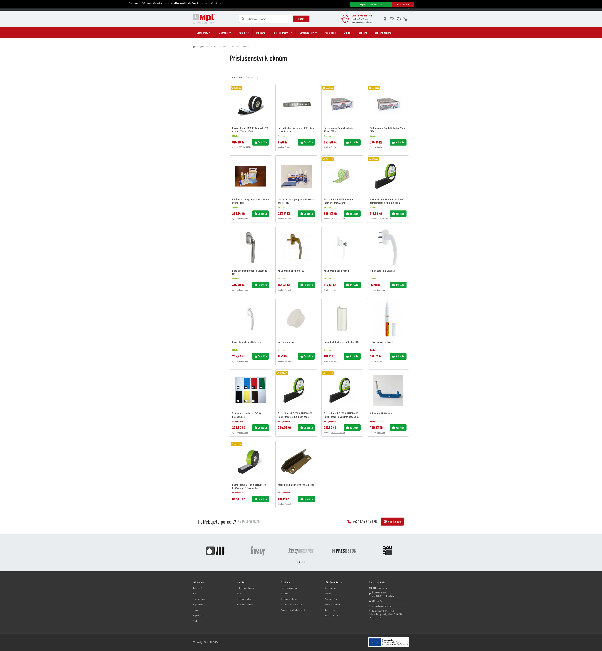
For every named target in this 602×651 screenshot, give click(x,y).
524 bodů (375, 87)
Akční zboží (197, 588)
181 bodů (375, 159)
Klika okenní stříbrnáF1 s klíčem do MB (249, 272)
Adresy (239, 593)
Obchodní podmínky (289, 599)
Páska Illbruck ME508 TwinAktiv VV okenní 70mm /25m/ (250, 129)
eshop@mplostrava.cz (381, 606)
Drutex (287, 147)
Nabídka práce (331, 609)
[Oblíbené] (392, 18)
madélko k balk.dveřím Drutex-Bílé (341, 342)
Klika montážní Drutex (381, 413)
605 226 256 (377, 600)
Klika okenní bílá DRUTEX (382, 270)
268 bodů (283, 373)
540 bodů (329, 87)
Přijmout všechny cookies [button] (371, 4)
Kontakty (197, 620)
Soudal (333, 147)
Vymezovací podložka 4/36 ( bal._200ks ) (246, 415)
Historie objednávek (245, 588)
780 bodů (237, 444)
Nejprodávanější (200, 604)
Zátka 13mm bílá (286, 342)
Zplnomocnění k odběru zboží (293, 609)
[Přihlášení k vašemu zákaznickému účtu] (385, 18)
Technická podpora (289, 588)
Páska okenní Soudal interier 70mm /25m (388, 129)
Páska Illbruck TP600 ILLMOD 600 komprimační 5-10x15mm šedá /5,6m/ (295, 415)
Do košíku (262, 142)
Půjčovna (328, 593)
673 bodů (237, 87)
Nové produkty (199, 599)
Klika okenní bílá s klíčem (336, 270)
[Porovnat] (268, 95)
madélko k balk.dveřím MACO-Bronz (296, 484)
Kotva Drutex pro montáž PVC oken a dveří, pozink (296, 129)
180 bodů (329, 373)
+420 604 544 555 (359, 18)
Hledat (301, 18)
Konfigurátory (330, 588)
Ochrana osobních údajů (291, 604)
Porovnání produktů (245, 604)
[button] (204, 32)
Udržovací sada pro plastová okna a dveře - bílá (296, 201)
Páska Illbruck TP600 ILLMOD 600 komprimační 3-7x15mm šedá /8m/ (341, 415)
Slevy (195, 593)
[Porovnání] (399, 18)
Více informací (216, 3)
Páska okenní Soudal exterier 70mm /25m (339, 129)
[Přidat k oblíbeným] (268, 90)
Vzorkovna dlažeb (332, 604)
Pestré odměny (331, 599)
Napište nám (394, 521)
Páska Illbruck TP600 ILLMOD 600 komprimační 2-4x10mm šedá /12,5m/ (387, 201)
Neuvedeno (243, 218)
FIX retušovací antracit (381, 342)
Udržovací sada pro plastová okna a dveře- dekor (250, 201)
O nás (195, 609)
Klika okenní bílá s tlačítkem (246, 342)
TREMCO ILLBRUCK (246, 147)
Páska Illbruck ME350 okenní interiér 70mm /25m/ (338, 201)
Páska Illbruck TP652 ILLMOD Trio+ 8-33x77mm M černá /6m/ (250, 486)
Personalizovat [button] (403, 4)
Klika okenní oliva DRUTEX (291, 270)
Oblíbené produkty (244, 599)
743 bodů (329, 159)
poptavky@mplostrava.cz (363, 22)
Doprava (284, 593)
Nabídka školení (331, 615)
